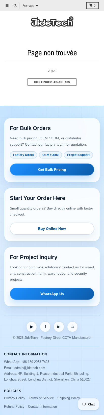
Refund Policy (14, 406)
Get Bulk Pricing (52, 170)
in (59, 326)
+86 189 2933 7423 (35, 362)
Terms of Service (41, 398)
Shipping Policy (68, 398)
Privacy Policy (14, 398)
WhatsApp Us (52, 294)
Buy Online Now (52, 229)
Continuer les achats (52, 82)
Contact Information (42, 406)
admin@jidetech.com (29, 368)
